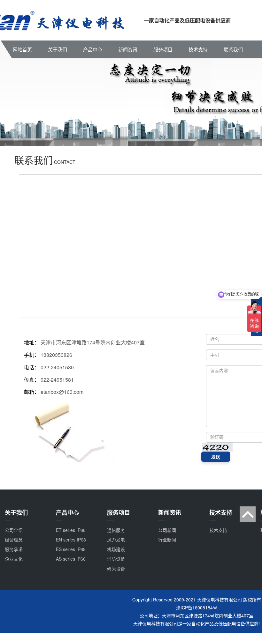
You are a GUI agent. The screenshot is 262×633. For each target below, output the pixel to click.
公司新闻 (167, 530)
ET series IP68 (71, 530)
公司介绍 (14, 530)
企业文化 (14, 559)
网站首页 (22, 49)
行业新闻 (167, 539)
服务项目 (163, 49)
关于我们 (57, 49)
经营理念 (14, 539)
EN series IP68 (71, 539)
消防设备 (116, 559)
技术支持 (198, 49)
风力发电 (116, 539)
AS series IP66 (71, 559)
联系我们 (233, 49)
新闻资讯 (127, 49)
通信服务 (116, 530)
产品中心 (92, 49)
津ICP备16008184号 (196, 607)
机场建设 (116, 549)
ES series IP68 (71, 549)
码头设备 (116, 568)
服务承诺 (14, 549)
